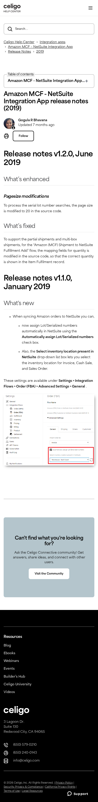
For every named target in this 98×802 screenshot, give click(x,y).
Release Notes (19, 52)
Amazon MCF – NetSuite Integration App (40, 47)
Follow (23, 136)
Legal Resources (32, 791)
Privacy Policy (64, 783)
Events (9, 669)
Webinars (11, 661)
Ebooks (9, 653)
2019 (40, 52)
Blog (7, 645)
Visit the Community (49, 574)
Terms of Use (12, 791)
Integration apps (52, 42)
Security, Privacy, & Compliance (23, 787)
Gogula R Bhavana (32, 120)
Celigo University (17, 684)
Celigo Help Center (19, 42)
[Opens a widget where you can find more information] (77, 794)
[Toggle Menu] (90, 8)
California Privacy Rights (60, 787)
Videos (9, 692)
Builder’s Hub (14, 677)
